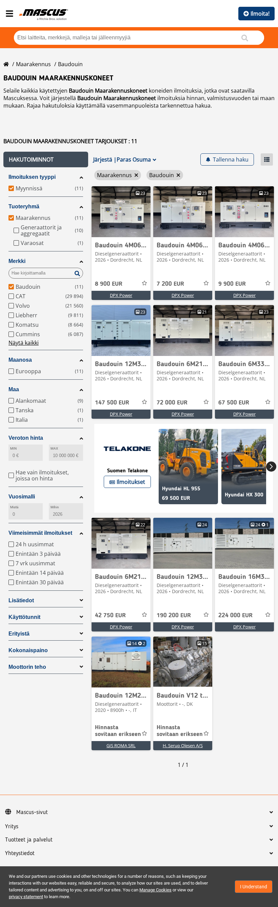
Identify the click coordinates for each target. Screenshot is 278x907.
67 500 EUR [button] (233, 403)
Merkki (16, 261)
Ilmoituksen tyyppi (32, 177)
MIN (13, 448)
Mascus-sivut (32, 812)
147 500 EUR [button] (112, 403)
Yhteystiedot (20, 853)
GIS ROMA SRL (121, 745)
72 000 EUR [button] (172, 403)
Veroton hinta (25, 438)
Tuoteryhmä (23, 206)
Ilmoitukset (131, 482)
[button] (45, 159)
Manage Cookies (155, 889)
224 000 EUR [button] (235, 615)
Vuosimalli (21, 496)
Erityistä (18, 634)
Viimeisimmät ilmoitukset (40, 533)
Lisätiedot (21, 600)
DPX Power (121, 295)
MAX (54, 448)
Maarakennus (33, 64)
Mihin (55, 507)
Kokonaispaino (28, 650)
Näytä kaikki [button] (23, 342)
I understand (253, 886)
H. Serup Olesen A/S (183, 745)
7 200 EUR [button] (170, 284)
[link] (121, 211)
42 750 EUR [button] (110, 615)
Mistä (14, 507)
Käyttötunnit (24, 617)
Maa (13, 389)
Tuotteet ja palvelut (29, 840)
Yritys (11, 827)
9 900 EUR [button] (232, 284)
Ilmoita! (260, 13)
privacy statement (26, 896)
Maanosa (20, 360)
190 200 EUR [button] (174, 615)
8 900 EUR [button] (108, 284)
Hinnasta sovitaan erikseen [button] (118, 730)
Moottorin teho (27, 667)
